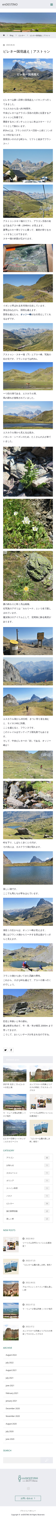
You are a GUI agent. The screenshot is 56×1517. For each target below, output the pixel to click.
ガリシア (26, 1180)
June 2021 (10, 1385)
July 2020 (10, 1431)
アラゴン (26, 1157)
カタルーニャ (26, 1173)
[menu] (51, 4)
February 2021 (12, 1393)
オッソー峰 (26, 314)
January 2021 (11, 1401)
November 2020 (13, 1416)
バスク (26, 1196)
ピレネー (26, 1203)
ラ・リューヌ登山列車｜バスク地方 (14, 1114)
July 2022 (10, 1362)
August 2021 (11, 1370)
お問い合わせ (27, 1498)
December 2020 (13, 1408)
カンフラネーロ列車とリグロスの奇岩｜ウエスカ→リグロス (41, 1087)
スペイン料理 (26, 1188)
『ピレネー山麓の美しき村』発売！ (40, 1140)
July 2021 (10, 1378)
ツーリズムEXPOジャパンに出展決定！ (41, 1114)
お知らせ (26, 1165)
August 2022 (11, 1355)
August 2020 (11, 1423)
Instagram (28, 1487)
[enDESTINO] (23, 4)
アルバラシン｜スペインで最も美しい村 (37, 1288)
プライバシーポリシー (28, 1511)
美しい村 (26, 1218)
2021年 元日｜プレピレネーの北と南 (14, 1086)
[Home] (4, 33)
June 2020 (10, 1439)
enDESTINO (25, 1515)
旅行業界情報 (26, 1211)
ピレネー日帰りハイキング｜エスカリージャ (14, 1140)
